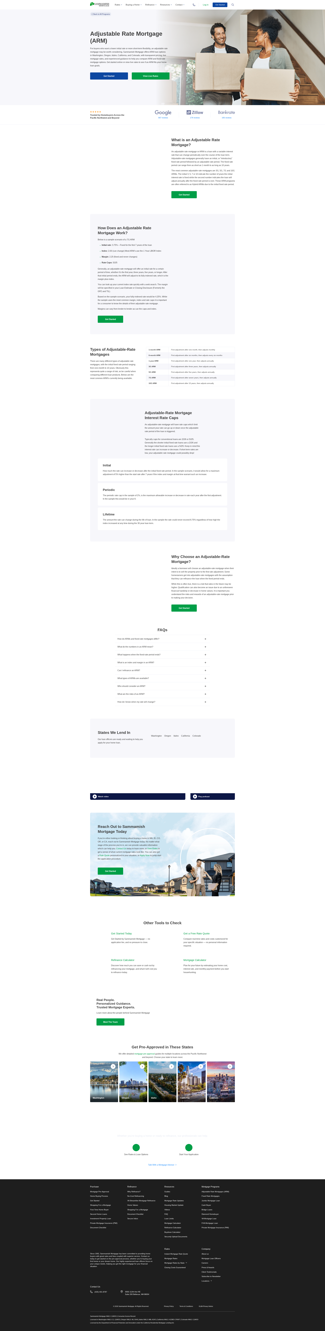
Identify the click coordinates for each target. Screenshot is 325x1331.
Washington (156, 736)
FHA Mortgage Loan (210, 1223)
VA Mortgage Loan (209, 1219)
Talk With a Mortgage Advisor (161, 1165)
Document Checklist (98, 1228)
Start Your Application (189, 1154)
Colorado (196, 736)
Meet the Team (110, 1022)
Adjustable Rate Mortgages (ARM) (215, 1192)
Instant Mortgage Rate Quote (176, 1254)
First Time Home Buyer (99, 1210)
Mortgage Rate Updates (174, 1201)
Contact (178, 5)
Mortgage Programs (210, 1187)
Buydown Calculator (172, 1232)
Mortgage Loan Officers (211, 1258)
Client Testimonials (209, 1272)
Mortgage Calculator (172, 1223)
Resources (165, 5)
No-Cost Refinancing (135, 1196)
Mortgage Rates (170, 1258)
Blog (166, 1196)
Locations (205, 1281)
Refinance (150, 5)
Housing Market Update (173, 1205)
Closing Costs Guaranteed (175, 1267)
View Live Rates (150, 76)
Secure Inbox (132, 1219)
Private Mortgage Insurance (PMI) (103, 1223)
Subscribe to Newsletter (211, 1276)
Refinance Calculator (172, 1228)
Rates (117, 5)
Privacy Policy (169, 1306)
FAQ (166, 1214)
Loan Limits (169, 1219)
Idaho (176, 736)
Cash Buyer (206, 1205)
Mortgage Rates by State (174, 1263)
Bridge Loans (207, 1210)
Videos (167, 1210)
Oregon (167, 736)
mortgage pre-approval (144, 1054)
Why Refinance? (134, 1192)
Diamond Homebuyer (210, 1214)
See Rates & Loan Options (136, 1154)
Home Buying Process (99, 1196)
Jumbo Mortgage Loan (211, 1201)
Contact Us (95, 1287)
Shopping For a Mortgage (100, 1205)
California (185, 736)
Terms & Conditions (186, 1306)
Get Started (220, 5)
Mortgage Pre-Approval (99, 1192)
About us (205, 1254)
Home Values (132, 1205)
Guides (167, 1192)
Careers (205, 1263)
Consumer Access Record (126, 1316)
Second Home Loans (98, 1214)
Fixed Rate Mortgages (211, 1196)
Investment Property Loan (100, 1219)
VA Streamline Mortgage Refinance (141, 1201)
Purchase (94, 1187)
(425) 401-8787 (100, 1292)
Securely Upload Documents (175, 1237)
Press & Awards (208, 1267)
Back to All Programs (101, 14)
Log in (205, 5)
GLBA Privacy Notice (206, 1306)
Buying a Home (133, 5)
